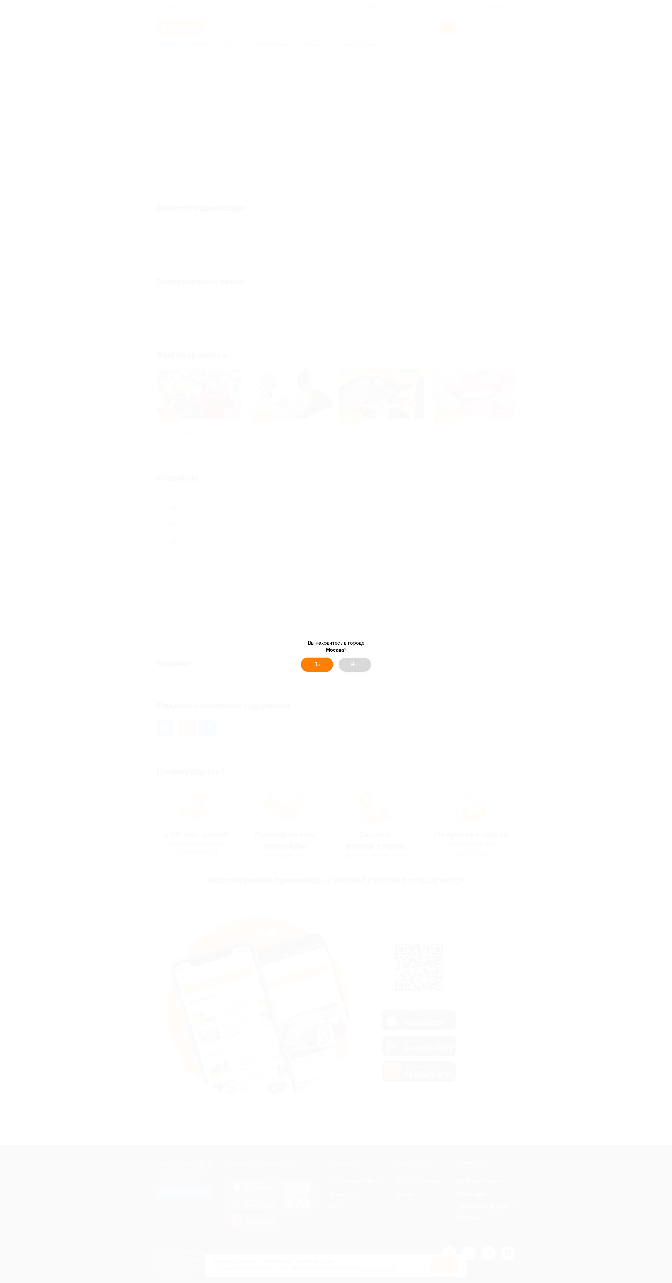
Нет (355, 664)
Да (317, 664)
